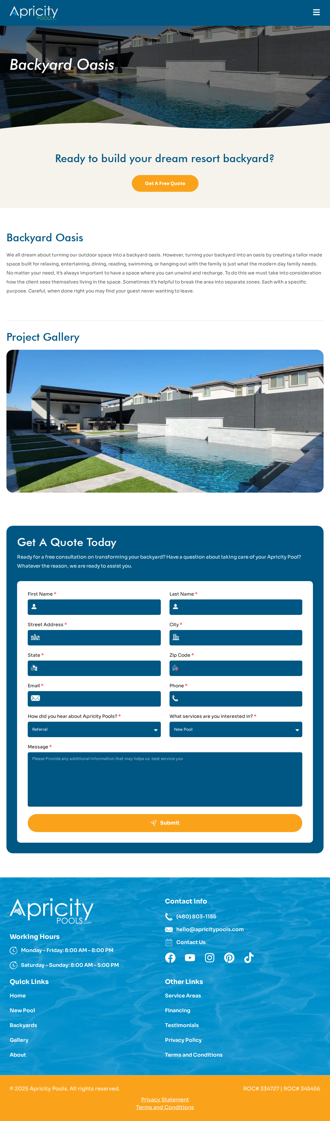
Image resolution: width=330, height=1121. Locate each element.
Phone (179, 686)
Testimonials (182, 1025)
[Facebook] (170, 957)
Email (36, 686)
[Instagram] (209, 957)
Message (40, 747)
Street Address (47, 624)
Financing (177, 1010)
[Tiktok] (249, 957)
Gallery (19, 1040)
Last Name (184, 594)
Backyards (23, 1025)
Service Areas (183, 995)
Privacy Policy (183, 1040)
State (36, 655)
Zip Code (182, 655)
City (176, 624)
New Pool (22, 1010)
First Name (42, 594)
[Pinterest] (229, 957)
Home (18, 995)
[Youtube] (190, 957)
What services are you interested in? (213, 716)
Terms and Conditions (194, 1055)
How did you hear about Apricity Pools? (74, 716)
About (18, 1055)
